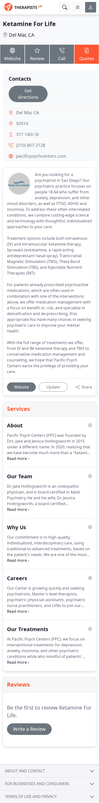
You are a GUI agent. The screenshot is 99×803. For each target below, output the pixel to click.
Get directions (28, 94)
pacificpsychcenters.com (41, 156)
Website (12, 58)
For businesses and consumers (37, 783)
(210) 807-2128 (30, 145)
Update (53, 387)
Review (37, 58)
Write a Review (29, 729)
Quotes (86, 58)
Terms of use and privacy (31, 796)
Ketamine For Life (29, 24)
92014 (22, 123)
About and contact (25, 771)
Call (62, 58)
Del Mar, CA (21, 35)
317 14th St (27, 134)
